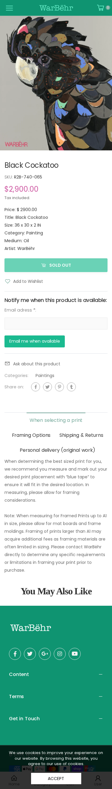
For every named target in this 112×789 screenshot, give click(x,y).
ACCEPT (56, 779)
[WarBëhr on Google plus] (45, 654)
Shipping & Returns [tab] (81, 435)
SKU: (9, 177)
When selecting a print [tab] (56, 420)
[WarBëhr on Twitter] (30, 654)
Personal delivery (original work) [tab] (57, 450)
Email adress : (20, 310)
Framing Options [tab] (31, 435)
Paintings (45, 376)
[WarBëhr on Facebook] (15, 654)
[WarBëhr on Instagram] (60, 654)
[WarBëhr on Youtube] (75, 654)
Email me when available (34, 341)
